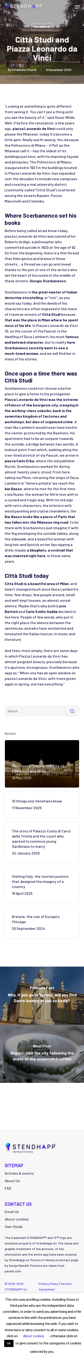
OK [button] (9, 1343)
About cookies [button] (17, 1219)
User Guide (14, 1226)
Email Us (12, 1211)
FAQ (8, 1188)
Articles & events (19, 1173)
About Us (12, 1180)
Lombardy (42, 27)
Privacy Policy (48, 1284)
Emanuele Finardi (24, 70)
